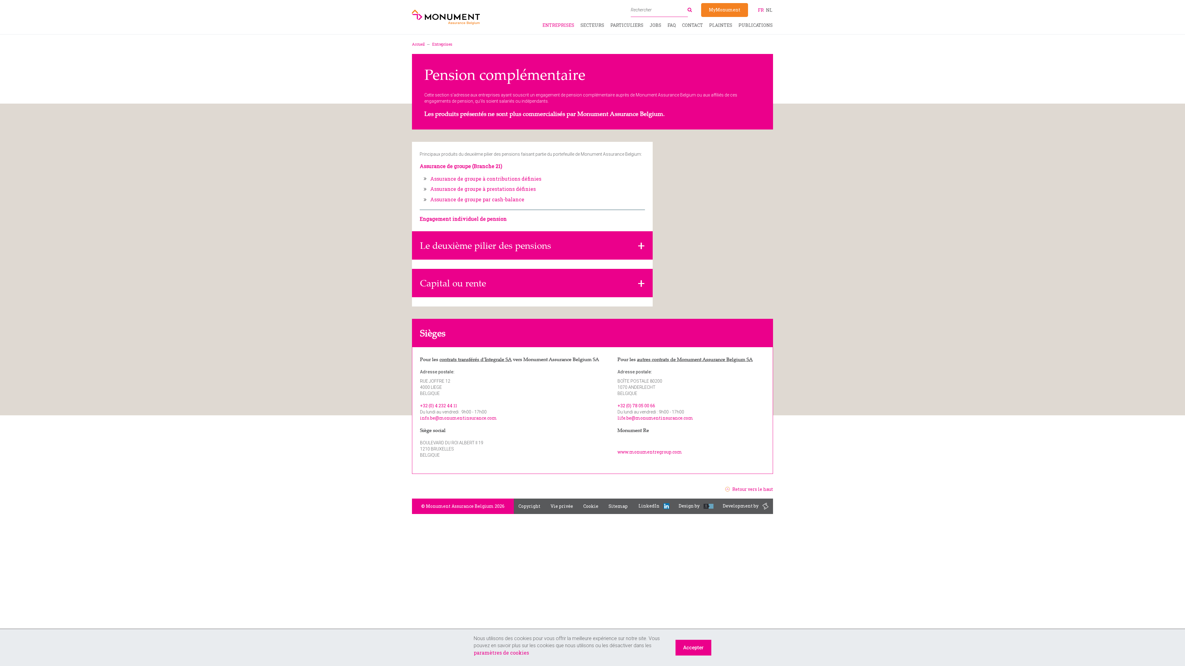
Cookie (590, 506)
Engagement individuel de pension (463, 219)
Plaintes (720, 25)
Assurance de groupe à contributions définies (485, 178)
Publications (755, 25)
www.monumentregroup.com (649, 452)
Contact (692, 25)
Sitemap (618, 506)
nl (769, 10)
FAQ (671, 25)
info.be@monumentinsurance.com (458, 418)
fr (761, 10)
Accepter (693, 648)
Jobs (655, 25)
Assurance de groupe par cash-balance (477, 199)
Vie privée (562, 506)
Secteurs (592, 25)
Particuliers (626, 25)
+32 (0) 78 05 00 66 (636, 406)
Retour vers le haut (752, 489)
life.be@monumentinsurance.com (655, 418)
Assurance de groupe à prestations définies (483, 189)
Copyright (529, 506)
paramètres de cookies (501, 652)
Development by (741, 506)
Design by (690, 506)
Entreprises (558, 25)
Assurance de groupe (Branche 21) (461, 166)
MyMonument (724, 10)
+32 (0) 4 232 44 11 (438, 406)
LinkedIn (649, 506)
